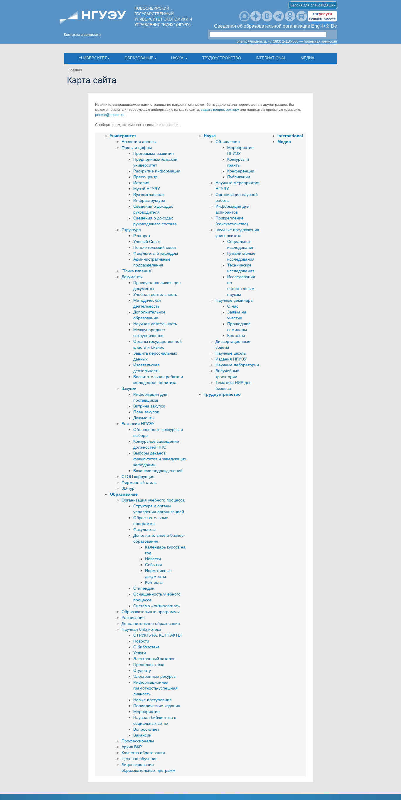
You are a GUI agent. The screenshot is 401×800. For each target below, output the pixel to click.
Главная (75, 70)
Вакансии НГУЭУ (138, 423)
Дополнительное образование (151, 623)
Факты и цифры (137, 147)
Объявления (227, 141)
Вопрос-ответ (146, 729)
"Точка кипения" (137, 271)
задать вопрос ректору (220, 110)
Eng (315, 26)
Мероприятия (146, 711)
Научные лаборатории (237, 365)
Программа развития (153, 153)
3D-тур (128, 488)
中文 (325, 26)
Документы (132, 276)
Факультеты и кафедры (155, 253)
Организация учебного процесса (153, 500)
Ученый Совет (147, 241)
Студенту (142, 670)
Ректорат (141, 235)
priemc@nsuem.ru (109, 115)
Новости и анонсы (139, 141)
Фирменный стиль (139, 482)
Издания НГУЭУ (231, 359)
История (141, 182)
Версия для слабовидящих (312, 5)
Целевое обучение (140, 758)
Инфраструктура (149, 200)
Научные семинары (234, 300)
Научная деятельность (155, 323)
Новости (153, 558)
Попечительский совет (154, 247)
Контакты (154, 582)
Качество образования (143, 752)
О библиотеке (146, 647)
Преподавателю (148, 664)
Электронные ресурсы (154, 676)
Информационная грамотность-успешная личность (155, 688)
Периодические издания (156, 705)
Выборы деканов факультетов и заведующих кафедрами (159, 459)
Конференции (240, 171)
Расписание (133, 617)
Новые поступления (152, 699)
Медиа (307, 58)
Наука (178, 58)
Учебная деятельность (155, 294)
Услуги (139, 652)
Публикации (238, 177)
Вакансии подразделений (158, 470)
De (334, 26)
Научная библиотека (141, 629)
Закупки (129, 388)
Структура (131, 229)
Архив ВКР (132, 746)
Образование (139, 58)
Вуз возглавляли (149, 194)
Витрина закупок (149, 406)
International (271, 58)
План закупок (146, 412)
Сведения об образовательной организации (262, 26)
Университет (93, 58)
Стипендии (143, 588)
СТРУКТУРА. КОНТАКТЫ (157, 635)
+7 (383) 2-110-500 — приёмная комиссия (302, 41)
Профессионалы (138, 741)
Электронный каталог (154, 658)
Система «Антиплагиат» (156, 605)
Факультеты (144, 529)
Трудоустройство (221, 58)
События (153, 564)
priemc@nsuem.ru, (252, 41)
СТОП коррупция (138, 476)
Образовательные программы (151, 611)
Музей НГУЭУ (146, 188)
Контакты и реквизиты (82, 35)
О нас (232, 306)
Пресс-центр (145, 177)
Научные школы (230, 353)
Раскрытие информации (156, 171)
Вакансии (142, 735)
